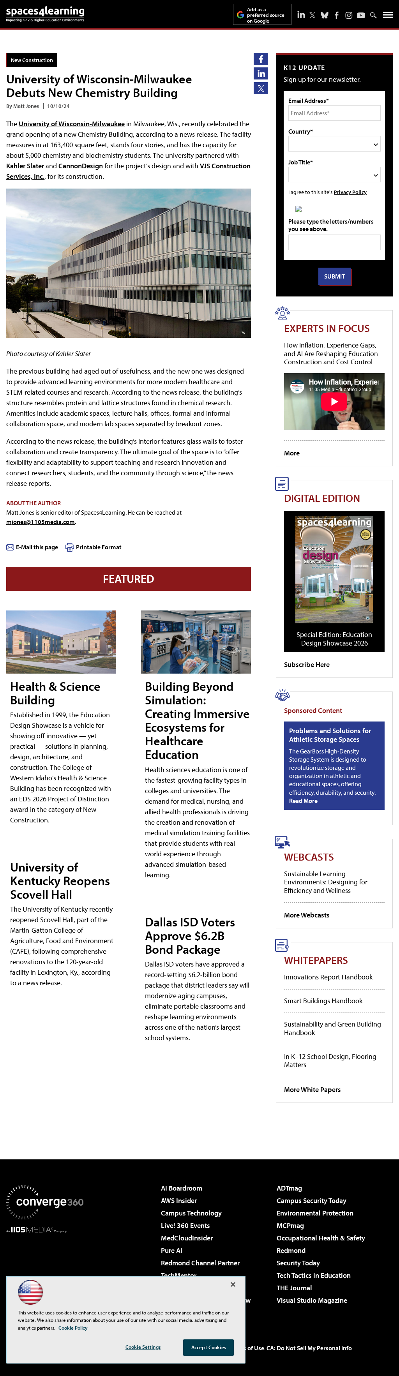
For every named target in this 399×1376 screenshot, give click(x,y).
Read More (303, 800)
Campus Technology (191, 1212)
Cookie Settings (143, 1347)
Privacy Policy (350, 192)
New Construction (32, 60)
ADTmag (289, 1188)
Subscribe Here (307, 664)
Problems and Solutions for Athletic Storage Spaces (330, 735)
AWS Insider (179, 1200)
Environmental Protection (315, 1212)
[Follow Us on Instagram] (349, 15)
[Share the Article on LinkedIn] (261, 73)
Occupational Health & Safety (321, 1237)
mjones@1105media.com (40, 522)
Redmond (291, 1250)
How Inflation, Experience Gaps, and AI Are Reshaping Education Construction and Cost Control (331, 353)
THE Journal (294, 1287)
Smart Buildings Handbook (323, 1000)
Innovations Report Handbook (328, 976)
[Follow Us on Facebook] (337, 15)
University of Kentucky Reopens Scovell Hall (60, 880)
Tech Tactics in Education (314, 1275)
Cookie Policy (73, 1328)
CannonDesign (80, 165)
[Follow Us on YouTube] (361, 15)
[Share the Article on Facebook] (261, 59)
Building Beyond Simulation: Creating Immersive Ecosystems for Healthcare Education (197, 720)
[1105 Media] (44, 1273)
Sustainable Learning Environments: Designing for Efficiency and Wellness (325, 882)
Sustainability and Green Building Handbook (332, 1028)
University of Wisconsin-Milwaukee (72, 123)
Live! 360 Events (185, 1225)
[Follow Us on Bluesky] (324, 15)
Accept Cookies (208, 1347)
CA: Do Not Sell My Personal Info (309, 1348)
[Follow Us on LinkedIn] (301, 14)
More (292, 452)
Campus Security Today (311, 1200)
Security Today (298, 1262)
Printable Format (99, 547)
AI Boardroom (181, 1188)
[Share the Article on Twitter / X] (261, 88)
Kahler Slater (25, 165)
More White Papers (312, 1089)
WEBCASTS (309, 856)
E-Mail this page (37, 547)
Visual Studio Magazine (312, 1300)
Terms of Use (247, 1348)
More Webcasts (307, 914)
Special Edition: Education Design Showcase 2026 (334, 638)
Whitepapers (316, 960)
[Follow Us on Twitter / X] (312, 15)
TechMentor (178, 1275)
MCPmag (290, 1225)
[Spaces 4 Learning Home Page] (45, 14)
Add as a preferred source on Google (265, 15)
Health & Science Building (55, 692)
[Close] (233, 1284)
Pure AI (171, 1250)
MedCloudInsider (187, 1237)
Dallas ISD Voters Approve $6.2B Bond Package (190, 935)
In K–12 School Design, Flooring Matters (330, 1060)
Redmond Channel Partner (200, 1262)
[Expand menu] (388, 16)
